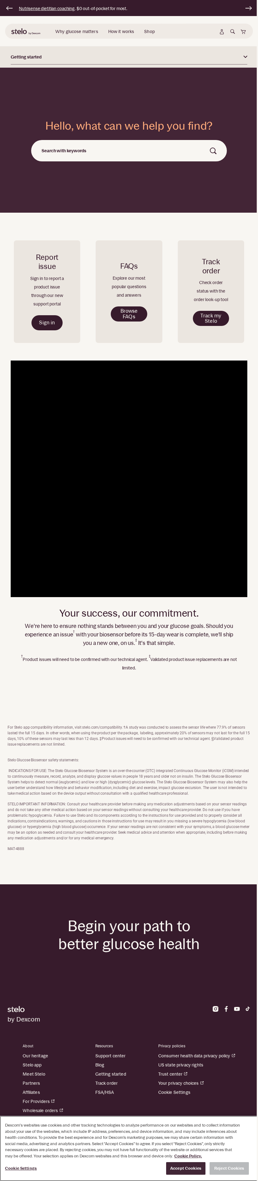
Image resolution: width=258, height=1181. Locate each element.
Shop (149, 31)
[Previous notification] (9, 8)
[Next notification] (248, 8)
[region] (129, 1148)
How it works (121, 31)
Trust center (170, 1074)
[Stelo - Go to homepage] (66, 1009)
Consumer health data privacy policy (194, 1055)
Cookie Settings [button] (174, 1092)
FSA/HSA (104, 1092)
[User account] (222, 31)
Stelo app (32, 1064)
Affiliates (31, 1092)
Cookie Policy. (188, 1156)
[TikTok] (247, 1009)
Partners (31, 1083)
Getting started (110, 1074)
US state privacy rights (180, 1064)
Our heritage (35, 1055)
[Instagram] (215, 1009)
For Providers (36, 1101)
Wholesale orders (40, 1110)
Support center (110, 1055)
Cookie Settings (21, 1168)
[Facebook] (226, 1009)
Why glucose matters (76, 31)
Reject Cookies (229, 1168)
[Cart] (243, 31)
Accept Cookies (185, 1168)
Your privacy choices (178, 1083)
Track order (106, 1083)
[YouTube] (237, 1009)
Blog (99, 1064)
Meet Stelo (34, 1074)
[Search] (232, 31)
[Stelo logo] (26, 31)
